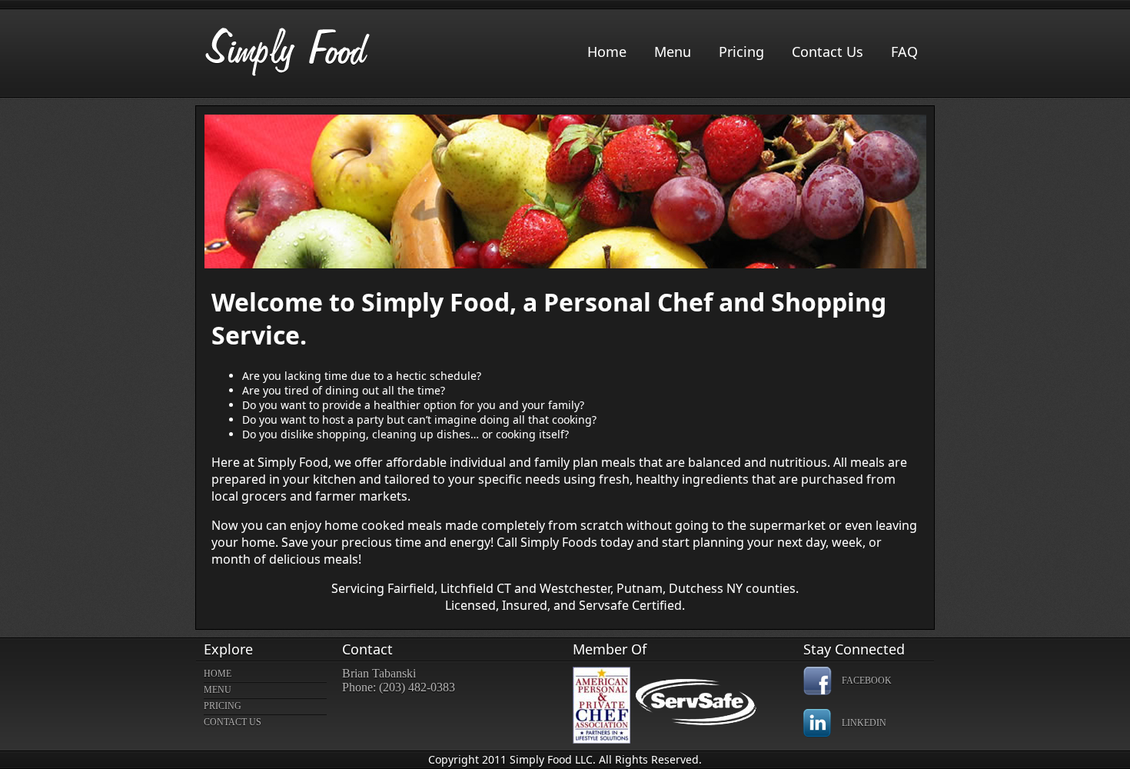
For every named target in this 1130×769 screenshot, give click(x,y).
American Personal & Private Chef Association (601, 705)
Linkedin (864, 722)
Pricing (741, 51)
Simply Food (288, 52)
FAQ (904, 51)
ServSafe (711, 707)
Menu (672, 51)
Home (606, 51)
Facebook (867, 680)
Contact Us (827, 51)
